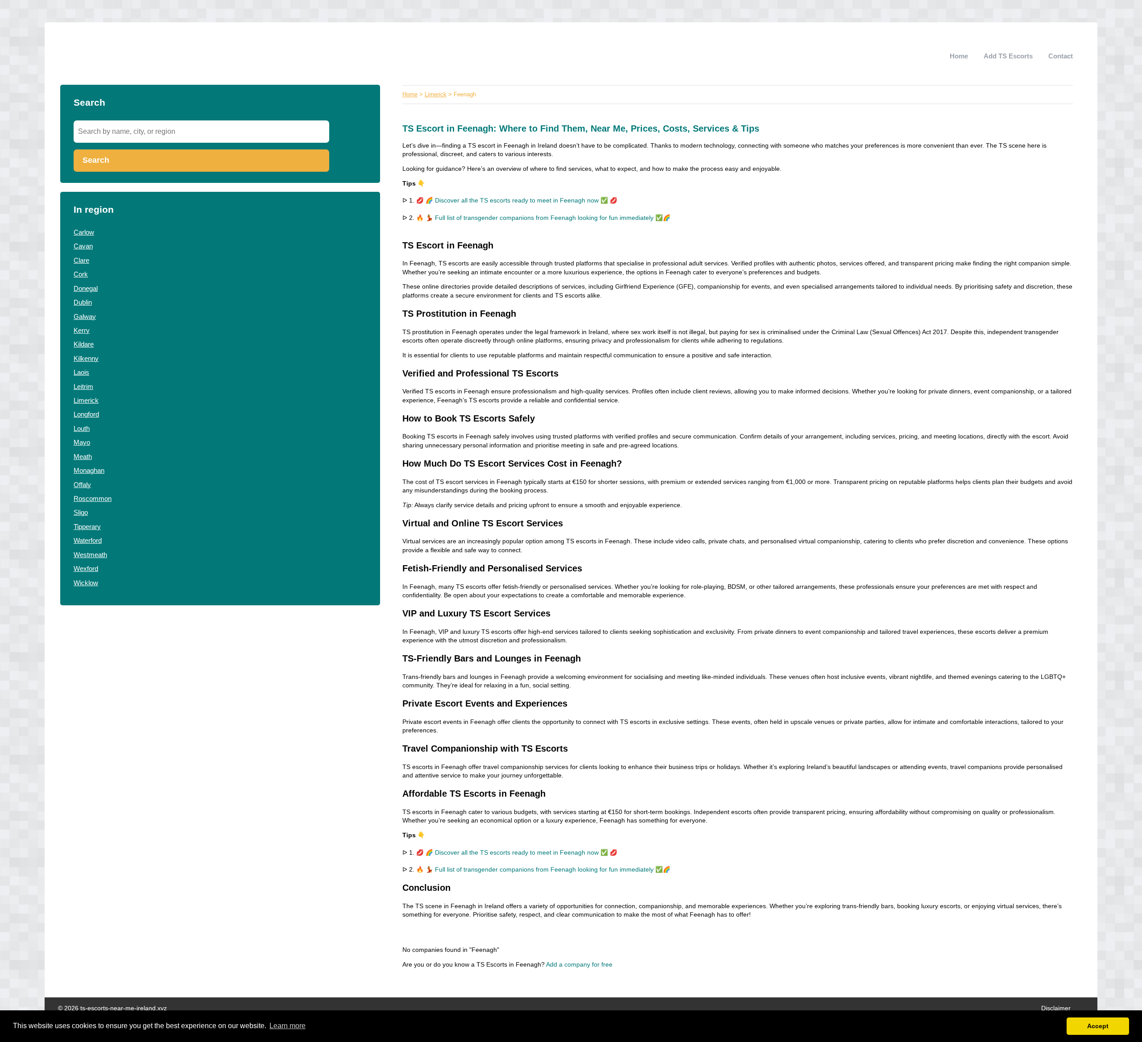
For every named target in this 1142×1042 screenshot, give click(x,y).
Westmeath (90, 554)
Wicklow (86, 583)
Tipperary (87, 526)
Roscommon (93, 498)
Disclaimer (1056, 1008)
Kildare (84, 344)
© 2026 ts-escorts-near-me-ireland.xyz (112, 1008)
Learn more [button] (287, 1026)
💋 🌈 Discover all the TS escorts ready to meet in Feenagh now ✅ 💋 (516, 200)
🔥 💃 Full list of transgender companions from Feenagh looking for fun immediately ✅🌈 (543, 218)
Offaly (82, 484)
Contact (1060, 56)
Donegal (86, 288)
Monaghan (89, 470)
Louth (82, 428)
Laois (81, 372)
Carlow (84, 232)
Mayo (82, 442)
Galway (85, 316)
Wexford (86, 568)
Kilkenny (86, 358)
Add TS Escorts (1008, 56)
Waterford (88, 540)
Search (96, 160)
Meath (83, 456)
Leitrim (83, 386)
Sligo (81, 512)
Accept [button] (1098, 1026)
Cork (81, 274)
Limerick (86, 400)
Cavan (83, 246)
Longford (86, 414)
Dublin (83, 302)
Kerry (82, 330)
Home (959, 56)
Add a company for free (579, 964)
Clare (81, 260)
